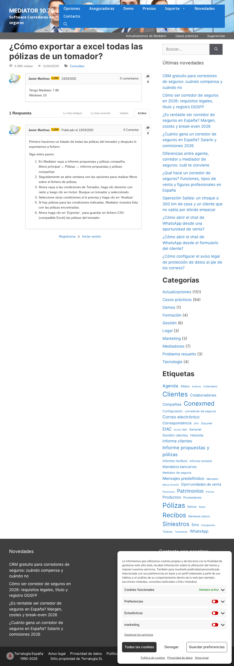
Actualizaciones (176, 292)
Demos (168, 307)
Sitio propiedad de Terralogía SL (77, 658)
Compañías (171, 404)
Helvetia (196, 435)
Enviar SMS (180, 429)
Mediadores (173, 346)
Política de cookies (153, 657)
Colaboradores (203, 395)
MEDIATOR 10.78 (31, 10)
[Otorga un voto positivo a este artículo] (148, 76)
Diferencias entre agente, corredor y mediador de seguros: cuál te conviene (185, 159)
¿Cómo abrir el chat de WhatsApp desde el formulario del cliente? (190, 243)
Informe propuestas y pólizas (185, 451)
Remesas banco (199, 516)
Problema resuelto (179, 354)
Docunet (206, 423)
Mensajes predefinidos (183, 478)
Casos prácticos (187, 36)
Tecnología (172, 361)
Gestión (169, 323)
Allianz (185, 386)
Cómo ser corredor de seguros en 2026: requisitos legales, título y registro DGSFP (190, 101)
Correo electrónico (180, 416)
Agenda (170, 385)
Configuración (172, 411)
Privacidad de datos (180, 657)
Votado (124, 113)
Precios (149, 8)
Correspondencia (176, 423)
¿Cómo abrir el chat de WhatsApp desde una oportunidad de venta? (183, 223)
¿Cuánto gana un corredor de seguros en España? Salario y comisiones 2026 (189, 140)
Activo (142, 113)
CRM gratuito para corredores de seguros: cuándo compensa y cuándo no (192, 82)
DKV (196, 423)
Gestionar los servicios (138, 634)
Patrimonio (168, 491)
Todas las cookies (139, 647)
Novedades (205, 8)
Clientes (175, 394)
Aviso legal (202, 657)
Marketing (171, 338)
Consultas (77, 66)
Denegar (172, 647)
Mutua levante (170, 484)
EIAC (167, 428)
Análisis (196, 386)
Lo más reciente (100, 113)
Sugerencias (216, 36)
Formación (171, 315)
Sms (195, 525)
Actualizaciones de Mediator (146, 36)
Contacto (72, 16)
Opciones (72, 8)
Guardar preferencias (207, 647)
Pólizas (173, 505)
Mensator (212, 479)
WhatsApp (199, 531)
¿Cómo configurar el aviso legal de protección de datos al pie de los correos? (192, 262)
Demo (128, 8)
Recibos (174, 515)
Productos (171, 497)
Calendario (210, 386)
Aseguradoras (101, 8)
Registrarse (67, 236)
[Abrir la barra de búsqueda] (65, 24)
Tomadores (181, 531)
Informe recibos (174, 461)
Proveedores (192, 497)
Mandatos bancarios (179, 467)
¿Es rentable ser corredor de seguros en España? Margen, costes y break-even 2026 (189, 120)
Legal (167, 330)
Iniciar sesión (91, 236)
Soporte (172, 8)
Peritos (210, 491)
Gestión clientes (175, 435)
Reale (202, 506)
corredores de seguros (200, 411)
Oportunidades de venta (201, 484)
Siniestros (175, 524)
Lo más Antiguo (72, 113)
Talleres (167, 531)
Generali (195, 429)
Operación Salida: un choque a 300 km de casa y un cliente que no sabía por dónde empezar (192, 204)
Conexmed (199, 403)
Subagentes (208, 525)
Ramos (192, 506)
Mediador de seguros (176, 472)
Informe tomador (201, 461)
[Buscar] (216, 49)
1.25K (55, 78)
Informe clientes (177, 441)
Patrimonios (190, 491)
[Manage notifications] (10, 656)
